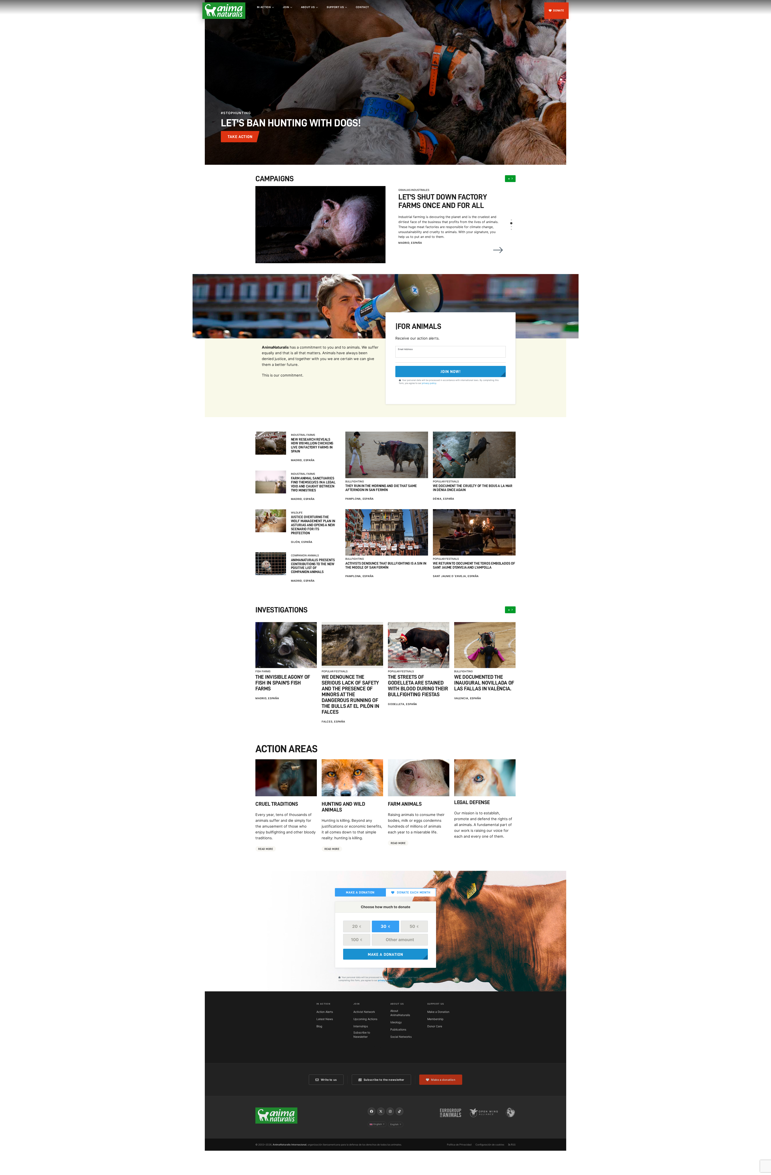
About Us (308, 7)
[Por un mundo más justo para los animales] (223, 10)
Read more (265, 848)
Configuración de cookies (489, 1144)
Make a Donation (438, 1011)
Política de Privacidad (459, 1144)
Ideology (396, 1022)
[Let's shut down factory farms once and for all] (320, 224)
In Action (264, 7)
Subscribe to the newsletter (384, 1079)
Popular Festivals (446, 481)
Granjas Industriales (413, 189)
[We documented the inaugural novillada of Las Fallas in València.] (485, 645)
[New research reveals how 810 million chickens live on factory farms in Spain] (270, 443)
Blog (319, 1026)
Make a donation (360, 892)
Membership (435, 1019)
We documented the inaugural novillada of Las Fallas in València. (484, 682)
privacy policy (429, 383)
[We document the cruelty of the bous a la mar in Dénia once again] (474, 455)
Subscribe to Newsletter (361, 1034)
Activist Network (364, 1011)
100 (356, 939)
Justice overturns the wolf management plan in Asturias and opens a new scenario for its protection (313, 525)
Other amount (400, 939)
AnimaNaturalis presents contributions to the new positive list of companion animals (313, 566)
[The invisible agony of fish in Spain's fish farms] (286, 645)
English (378, 1124)
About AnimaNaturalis (400, 1013)
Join (286, 7)
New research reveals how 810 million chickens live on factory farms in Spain (312, 445)
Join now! (451, 371)
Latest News (324, 1019)
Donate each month (413, 892)
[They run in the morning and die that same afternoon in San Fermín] (386, 455)
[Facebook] (371, 1111)
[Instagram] (390, 1111)
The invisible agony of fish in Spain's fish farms (282, 682)
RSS (513, 1144)
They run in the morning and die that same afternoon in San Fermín (381, 488)
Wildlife (297, 512)
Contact (362, 7)
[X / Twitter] (381, 1111)
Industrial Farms (303, 434)
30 (385, 926)
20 (356, 926)
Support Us (335, 7)
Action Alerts (324, 1011)
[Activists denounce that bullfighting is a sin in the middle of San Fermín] (386, 532)
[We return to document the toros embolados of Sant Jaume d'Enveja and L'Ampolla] (474, 532)
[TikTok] (399, 1111)
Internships (360, 1026)
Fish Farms (262, 671)
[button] (561, 76)
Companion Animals (305, 555)
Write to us (329, 1079)
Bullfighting (354, 481)
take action (240, 137)
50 (414, 926)
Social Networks (401, 1036)
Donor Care (434, 1026)
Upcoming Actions (365, 1019)
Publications (398, 1029)
